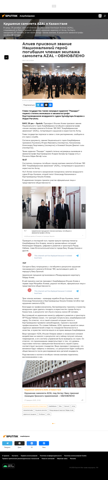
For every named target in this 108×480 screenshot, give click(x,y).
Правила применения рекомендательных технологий (20, 458)
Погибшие (42, 414)
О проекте (5, 456)
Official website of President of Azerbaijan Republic (38, 100)
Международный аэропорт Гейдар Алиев (61, 410)
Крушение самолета (41, 410)
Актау (73, 406)
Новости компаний (48, 458)
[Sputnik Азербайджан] (10, 18)
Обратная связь (62, 458)
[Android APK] (8, 466)
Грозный (66, 406)
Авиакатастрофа (28, 410)
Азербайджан (53, 406)
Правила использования (29, 456)
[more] (82, 235)
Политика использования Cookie (75, 456)
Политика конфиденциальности (51, 456)
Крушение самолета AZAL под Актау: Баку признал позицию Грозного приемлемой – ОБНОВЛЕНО (51, 394)
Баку (60, 406)
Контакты (15, 456)
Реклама (73, 458)
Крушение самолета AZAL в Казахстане (42, 389)
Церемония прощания (29, 414)
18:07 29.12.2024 (28, 60)
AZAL (48, 414)
